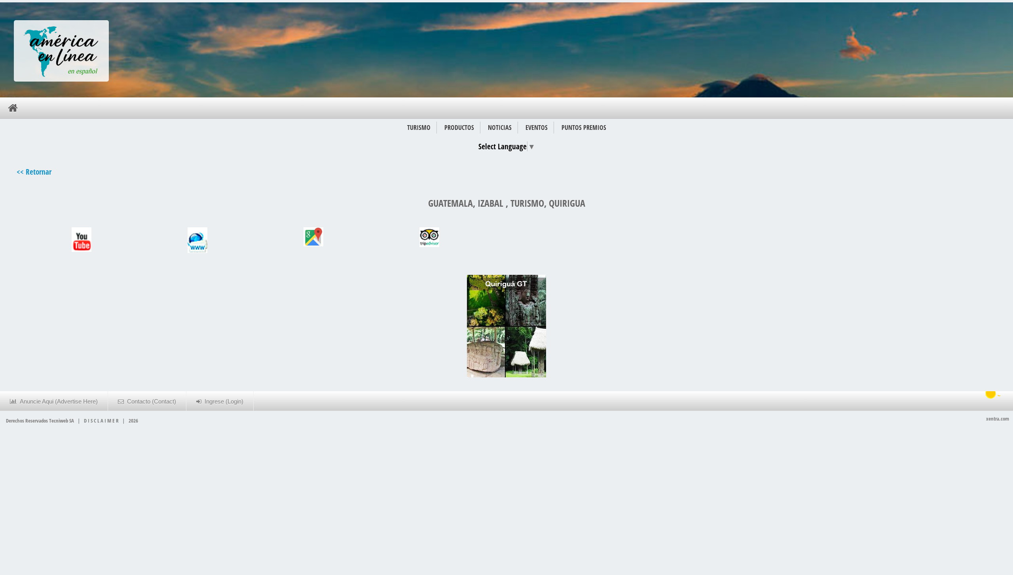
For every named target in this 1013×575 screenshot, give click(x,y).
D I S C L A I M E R (101, 420)
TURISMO (419, 127)
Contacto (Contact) (150, 401)
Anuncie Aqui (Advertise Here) (57, 401)
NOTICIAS (500, 127)
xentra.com (997, 418)
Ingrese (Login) (222, 401)
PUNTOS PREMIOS (584, 127)
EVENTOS (536, 127)
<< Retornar (34, 172)
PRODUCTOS (459, 127)
